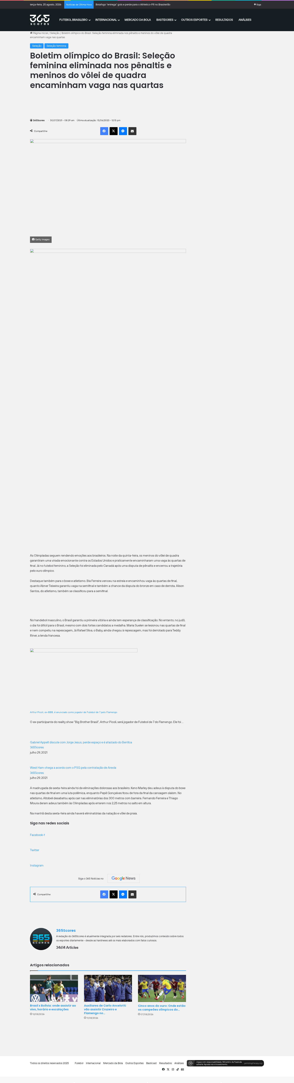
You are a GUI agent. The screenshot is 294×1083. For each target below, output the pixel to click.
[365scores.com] (39, 20)
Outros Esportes (194, 19)
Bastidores (164, 19)
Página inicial (40, 33)
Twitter (34, 850)
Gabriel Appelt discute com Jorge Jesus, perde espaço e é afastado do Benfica (81, 742)
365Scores (39, 120)
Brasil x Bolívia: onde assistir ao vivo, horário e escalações (53, 1007)
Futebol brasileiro (73, 19)
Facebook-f (37, 835)
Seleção (54, 33)
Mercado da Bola (138, 19)
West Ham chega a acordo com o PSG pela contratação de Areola (73, 767)
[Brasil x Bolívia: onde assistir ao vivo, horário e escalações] (54, 988)
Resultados (224, 19)
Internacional (106, 19)
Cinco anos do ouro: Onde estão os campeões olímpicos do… (162, 1008)
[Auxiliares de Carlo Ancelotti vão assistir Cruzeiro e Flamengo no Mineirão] (108, 988)
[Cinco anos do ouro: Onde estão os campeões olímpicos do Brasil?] (162, 988)
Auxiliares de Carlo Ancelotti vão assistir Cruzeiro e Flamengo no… (105, 1009)
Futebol (79, 1063)
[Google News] (123, 878)
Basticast (151, 1063)
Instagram (37, 865)
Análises (245, 19)
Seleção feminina (56, 45)
